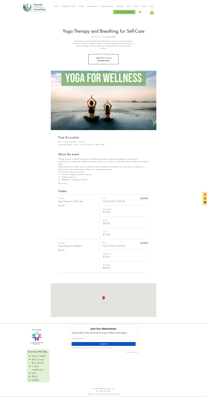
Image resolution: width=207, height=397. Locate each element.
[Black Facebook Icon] (205, 195)
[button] (152, 12)
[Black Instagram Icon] (205, 198)
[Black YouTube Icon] (205, 202)
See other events (103, 60)
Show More (62, 183)
